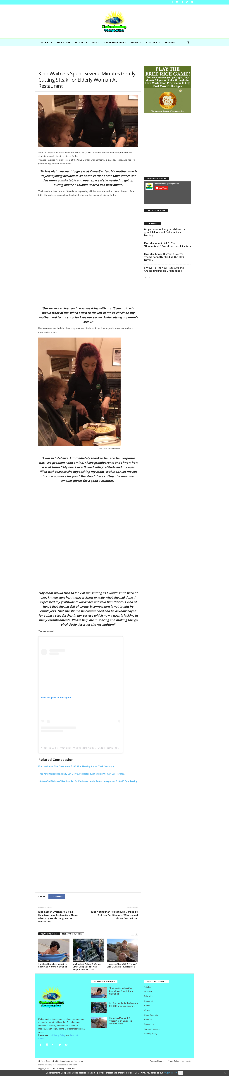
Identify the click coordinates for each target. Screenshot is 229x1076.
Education (63, 42)
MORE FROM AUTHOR (72, 934)
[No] (225, 1073)
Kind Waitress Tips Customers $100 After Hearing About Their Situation (76, 766)
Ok (180, 1072)
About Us (136, 42)
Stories (45, 42)
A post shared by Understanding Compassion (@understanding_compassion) (88, 748)
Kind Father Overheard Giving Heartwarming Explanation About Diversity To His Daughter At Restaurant (58, 916)
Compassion (44, 961)
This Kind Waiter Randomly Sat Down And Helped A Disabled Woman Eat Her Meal (81, 774)
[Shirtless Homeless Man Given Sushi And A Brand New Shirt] (53, 950)
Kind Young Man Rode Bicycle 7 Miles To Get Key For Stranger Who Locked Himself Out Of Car (114, 915)
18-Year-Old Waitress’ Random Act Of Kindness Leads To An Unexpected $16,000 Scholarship (88, 781)
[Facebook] (172, 2)
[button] (188, 42)
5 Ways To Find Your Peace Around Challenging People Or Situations (164, 269)
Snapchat (148, 1001)
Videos (96, 42)
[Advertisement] (114, 56)
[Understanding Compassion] (114, 22)
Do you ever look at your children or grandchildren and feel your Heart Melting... (164, 232)
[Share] (182, 2)
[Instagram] (177, 2)
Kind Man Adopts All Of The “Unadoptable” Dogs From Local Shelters (167, 244)
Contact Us (153, 42)
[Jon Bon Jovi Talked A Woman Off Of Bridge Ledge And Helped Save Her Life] (88, 950)
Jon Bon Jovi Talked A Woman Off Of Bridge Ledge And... (123, 1004)
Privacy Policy (150, 1033)
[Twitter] (187, 2)
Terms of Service (152, 1029)
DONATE (170, 42)
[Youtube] (192, 2)
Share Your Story (115, 42)
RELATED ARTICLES (49, 934)
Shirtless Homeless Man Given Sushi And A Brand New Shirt (53, 965)
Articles (79, 42)
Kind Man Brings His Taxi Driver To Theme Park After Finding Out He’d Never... (164, 256)
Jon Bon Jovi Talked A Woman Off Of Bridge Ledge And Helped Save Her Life (87, 967)
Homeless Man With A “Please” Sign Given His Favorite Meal (122, 965)
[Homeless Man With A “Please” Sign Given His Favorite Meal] (122, 950)
